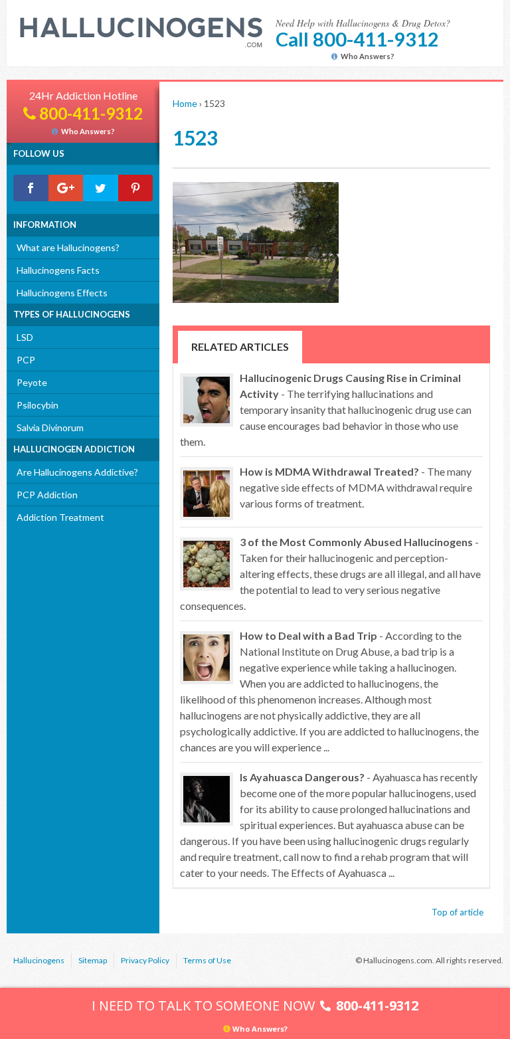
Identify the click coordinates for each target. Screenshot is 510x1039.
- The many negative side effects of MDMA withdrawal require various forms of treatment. (356, 487)
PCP (26, 359)
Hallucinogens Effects (62, 292)
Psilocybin (37, 405)
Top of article (457, 912)
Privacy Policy (145, 960)
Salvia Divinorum (50, 427)
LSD (25, 337)
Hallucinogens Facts (58, 270)
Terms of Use (207, 960)
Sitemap (92, 960)
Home (185, 103)
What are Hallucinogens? (68, 247)
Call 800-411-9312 (357, 38)
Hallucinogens (38, 960)
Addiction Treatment (60, 517)
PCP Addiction (47, 494)
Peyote (32, 382)
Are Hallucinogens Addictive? (77, 472)
